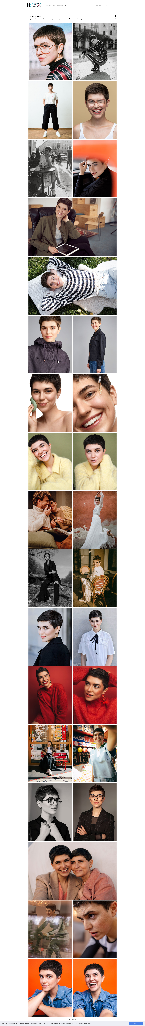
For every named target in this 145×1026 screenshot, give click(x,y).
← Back (30, 14)
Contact (60, 5)
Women (48, 5)
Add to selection (112, 16)
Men (54, 5)
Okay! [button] (135, 1023)
